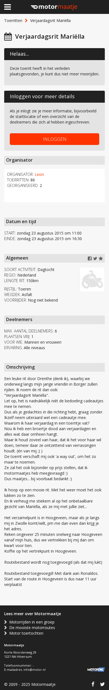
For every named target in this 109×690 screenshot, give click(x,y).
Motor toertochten (25, 633)
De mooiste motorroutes (31, 627)
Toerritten (13, 20)
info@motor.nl (34, 669)
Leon (39, 174)
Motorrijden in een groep (30, 622)
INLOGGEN (55, 139)
